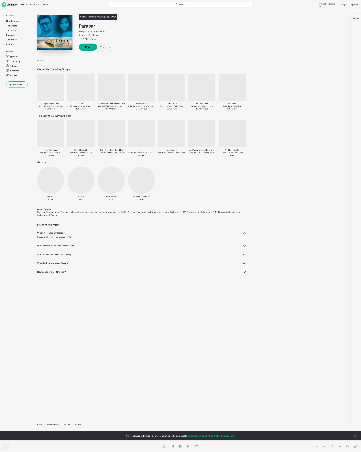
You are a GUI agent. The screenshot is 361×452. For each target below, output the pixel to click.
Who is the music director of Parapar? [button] (55, 254)
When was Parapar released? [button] (51, 232)
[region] (141, 424)
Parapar (82, 31)
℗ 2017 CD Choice (87, 39)
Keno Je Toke (202, 103)
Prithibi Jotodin (81, 150)
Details (40, 60)
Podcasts (34, 4)
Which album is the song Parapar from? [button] (56, 245)
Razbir (103, 31)
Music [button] (24, 4)
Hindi (321, 6)
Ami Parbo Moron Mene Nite (201, 150)
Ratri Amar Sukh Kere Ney (111, 150)
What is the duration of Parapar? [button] (53, 263)
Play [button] (88, 47)
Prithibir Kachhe (232, 150)
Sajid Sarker (111, 196)
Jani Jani (141, 150)
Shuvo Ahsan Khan (141, 196)
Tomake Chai (141, 103)
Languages (327, 4)
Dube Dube (172, 103)
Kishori (81, 103)
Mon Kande (172, 150)
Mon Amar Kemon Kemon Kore (111, 103)
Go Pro (45, 4)
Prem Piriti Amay (50, 150)
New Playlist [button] (18, 84)
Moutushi (94, 31)
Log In (344, 4)
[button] (328, 5)
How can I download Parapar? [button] (51, 272)
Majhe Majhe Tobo (51, 103)
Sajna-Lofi (232, 103)
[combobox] (180, 4)
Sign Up (354, 4)
